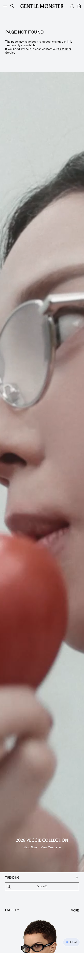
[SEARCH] (77, 878)
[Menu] (5, 6)
